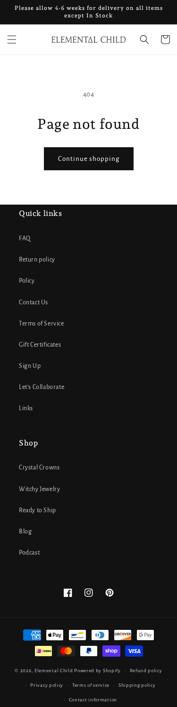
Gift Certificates (40, 345)
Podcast (29, 552)
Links (26, 408)
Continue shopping (88, 158)
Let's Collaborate (41, 387)
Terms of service (91, 685)
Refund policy (146, 670)
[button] (11, 39)
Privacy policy (46, 685)
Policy (27, 281)
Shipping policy (137, 685)
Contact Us (33, 302)
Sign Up (30, 366)
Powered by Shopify (97, 670)
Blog (25, 531)
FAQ (25, 238)
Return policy (37, 259)
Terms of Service (41, 323)
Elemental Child (53, 670)
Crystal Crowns (39, 467)
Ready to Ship (37, 510)
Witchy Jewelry (39, 489)
